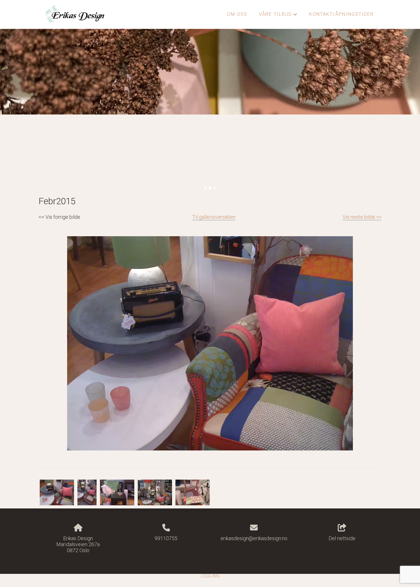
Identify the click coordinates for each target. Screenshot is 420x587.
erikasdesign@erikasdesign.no (254, 538)
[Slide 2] (210, 188)
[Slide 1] (205, 188)
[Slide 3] (214, 188)
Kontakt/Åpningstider (341, 14)
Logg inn (210, 576)
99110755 (166, 538)
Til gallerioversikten (213, 217)
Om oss (237, 14)
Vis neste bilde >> (362, 217)
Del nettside (342, 538)
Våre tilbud (278, 15)
